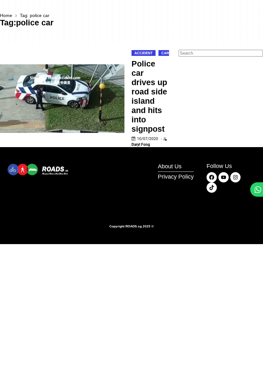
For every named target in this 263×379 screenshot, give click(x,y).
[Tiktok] (212, 187)
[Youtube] (223, 177)
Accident (143, 53)
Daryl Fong (141, 144)
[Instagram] (235, 177)
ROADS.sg (133, 226)
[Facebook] (212, 177)
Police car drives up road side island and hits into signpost (149, 96)
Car (165, 53)
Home (6, 15)
